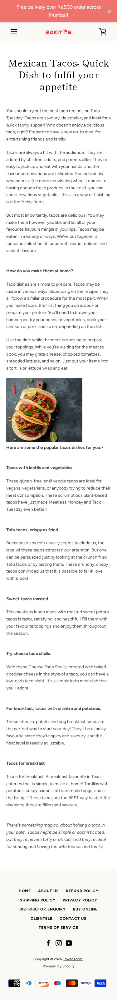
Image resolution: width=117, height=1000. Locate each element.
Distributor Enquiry (42, 909)
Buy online (85, 909)
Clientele (41, 918)
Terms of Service (58, 927)
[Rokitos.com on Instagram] (59, 943)
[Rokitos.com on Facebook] (48, 943)
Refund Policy (82, 891)
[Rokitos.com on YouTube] (69, 943)
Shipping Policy (38, 900)
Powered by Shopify (59, 966)
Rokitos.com (73, 959)
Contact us (73, 918)
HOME (25, 891)
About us (48, 891)
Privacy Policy (80, 900)
